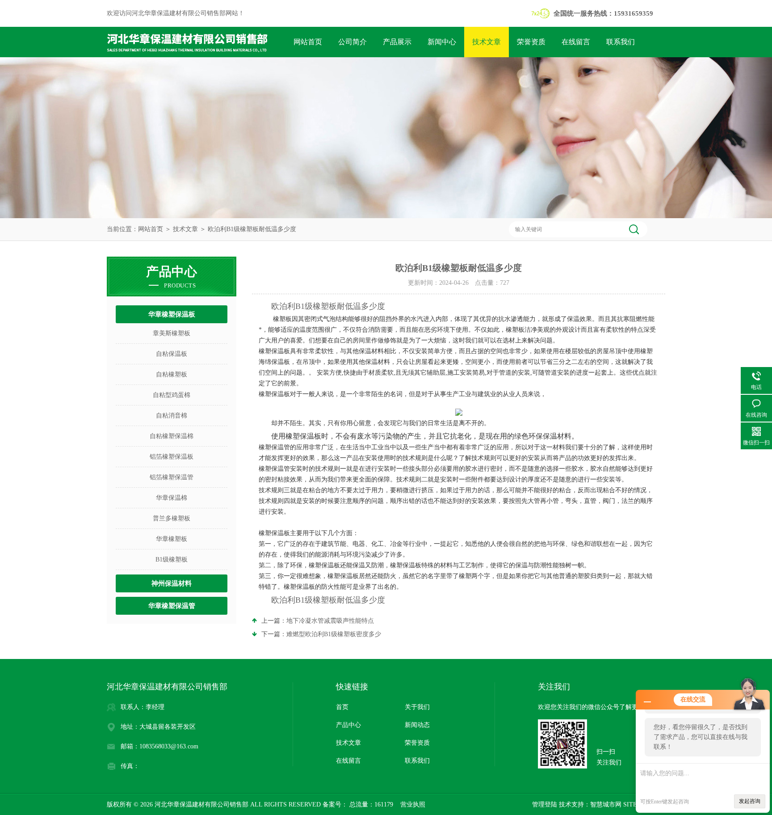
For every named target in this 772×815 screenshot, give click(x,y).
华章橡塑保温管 (171, 605)
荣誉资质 (531, 42)
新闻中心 (442, 42)
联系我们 (620, 42)
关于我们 (417, 707)
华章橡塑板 (171, 539)
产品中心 (348, 725)
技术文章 (486, 42)
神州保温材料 (171, 583)
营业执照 (412, 804)
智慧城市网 (605, 804)
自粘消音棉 (171, 415)
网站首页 (308, 42)
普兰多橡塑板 (171, 518)
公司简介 (352, 42)
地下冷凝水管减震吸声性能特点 (330, 620)
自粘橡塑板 (171, 374)
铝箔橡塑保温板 (171, 456)
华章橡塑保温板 (171, 314)
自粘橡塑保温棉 (171, 436)
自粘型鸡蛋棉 (171, 395)
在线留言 (576, 42)
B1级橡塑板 (171, 559)
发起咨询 (749, 801)
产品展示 (397, 42)
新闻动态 (417, 725)
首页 (342, 707)
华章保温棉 (171, 497)
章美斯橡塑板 (171, 333)
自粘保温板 (171, 353)
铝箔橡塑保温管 (171, 477)
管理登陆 (544, 804)
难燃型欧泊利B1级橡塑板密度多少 (333, 634)
